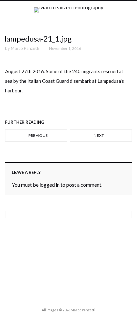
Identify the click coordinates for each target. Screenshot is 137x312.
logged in (50, 185)
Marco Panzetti (25, 48)
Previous (37, 135)
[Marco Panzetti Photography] (68, 15)
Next (99, 135)
